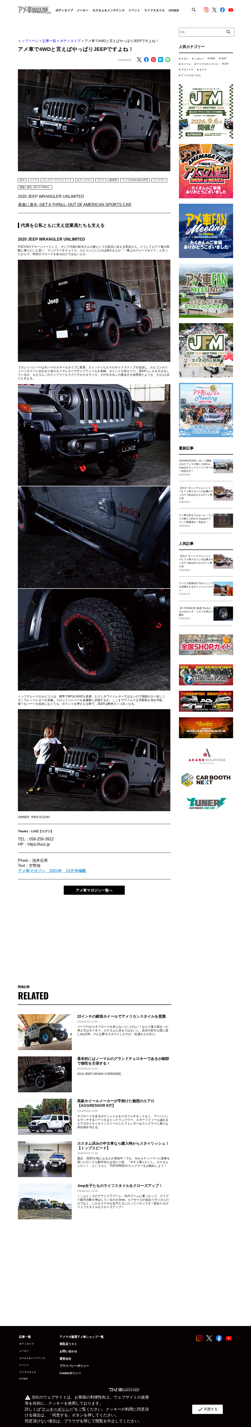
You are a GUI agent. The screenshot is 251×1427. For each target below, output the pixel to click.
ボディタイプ (70, 41)
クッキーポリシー (57, 1409)
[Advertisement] (94, 936)
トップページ (28, 41)
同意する (207, 1409)
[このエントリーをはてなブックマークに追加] (160, 60)
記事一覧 (49, 41)
